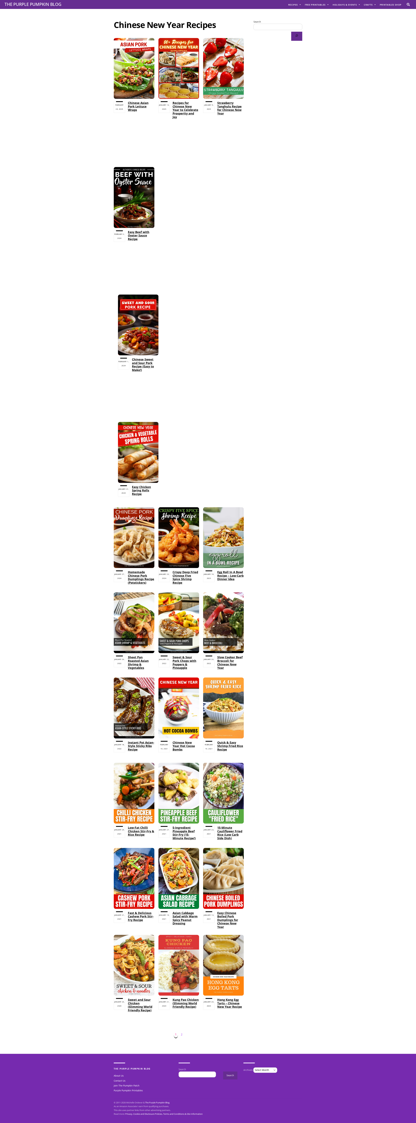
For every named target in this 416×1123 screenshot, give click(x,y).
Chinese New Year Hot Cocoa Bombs (184, 746)
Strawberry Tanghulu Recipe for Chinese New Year (229, 108)
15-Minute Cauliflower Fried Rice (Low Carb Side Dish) (229, 833)
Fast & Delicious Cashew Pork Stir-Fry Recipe (141, 916)
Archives (248, 1070)
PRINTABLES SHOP (391, 4)
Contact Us (119, 1080)
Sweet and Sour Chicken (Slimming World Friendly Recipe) (140, 1005)
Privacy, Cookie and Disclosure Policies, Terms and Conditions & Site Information (164, 1113)
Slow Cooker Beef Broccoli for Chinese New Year (230, 662)
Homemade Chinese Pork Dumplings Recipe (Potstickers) (141, 577)
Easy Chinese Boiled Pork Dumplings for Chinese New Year (227, 920)
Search (257, 21)
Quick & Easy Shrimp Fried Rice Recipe (230, 746)
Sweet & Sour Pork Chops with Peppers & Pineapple (184, 662)
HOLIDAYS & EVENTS (345, 4)
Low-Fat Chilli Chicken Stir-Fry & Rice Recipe (141, 831)
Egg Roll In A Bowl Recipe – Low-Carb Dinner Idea (230, 575)
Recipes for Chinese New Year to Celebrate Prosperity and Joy (185, 110)
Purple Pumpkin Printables (128, 1090)
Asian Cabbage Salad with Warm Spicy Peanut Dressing (185, 918)
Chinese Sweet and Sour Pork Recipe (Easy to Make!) (143, 364)
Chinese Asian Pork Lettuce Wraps (138, 106)
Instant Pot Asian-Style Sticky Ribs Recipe (141, 746)
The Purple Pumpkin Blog (157, 1102)
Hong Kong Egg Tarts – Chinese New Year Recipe (229, 1003)
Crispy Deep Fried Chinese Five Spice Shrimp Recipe (185, 577)
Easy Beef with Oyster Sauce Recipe (138, 235)
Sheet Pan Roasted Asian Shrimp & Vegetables (138, 662)
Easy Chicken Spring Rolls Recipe (141, 490)
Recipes (293, 4)
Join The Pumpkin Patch (126, 1085)
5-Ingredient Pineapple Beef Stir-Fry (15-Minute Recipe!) (184, 833)
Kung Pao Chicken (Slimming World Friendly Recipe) (186, 1003)
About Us (119, 1075)
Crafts (368, 4)
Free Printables (315, 4)
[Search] (296, 36)
